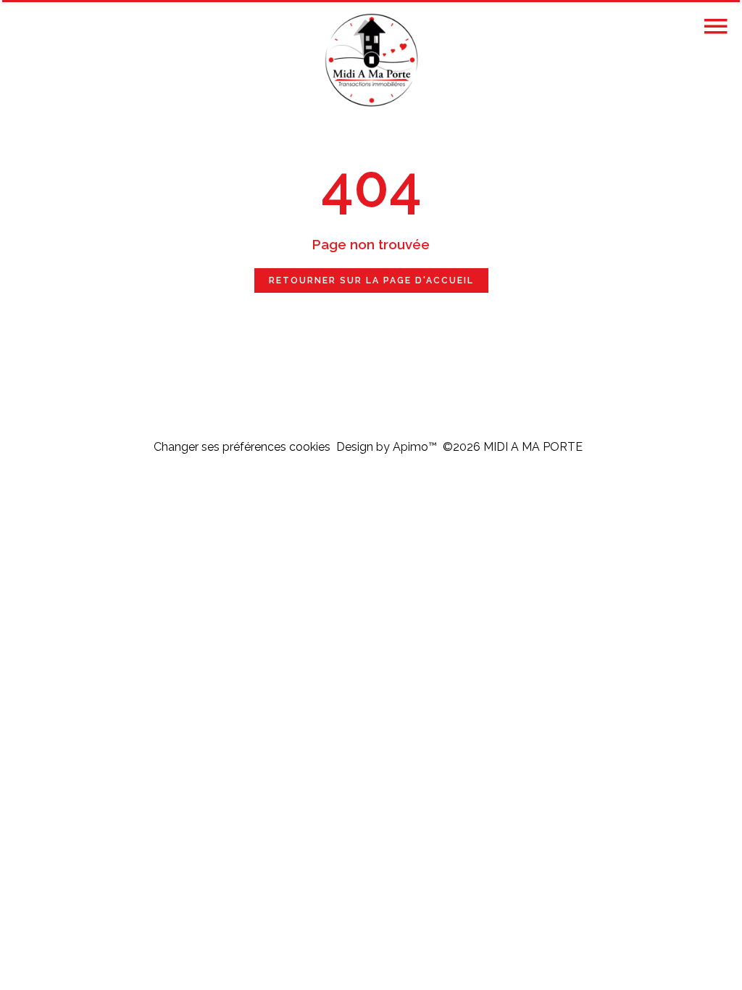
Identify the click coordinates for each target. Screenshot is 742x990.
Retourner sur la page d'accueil (371, 280)
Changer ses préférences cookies (242, 447)
